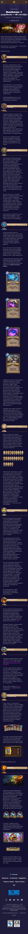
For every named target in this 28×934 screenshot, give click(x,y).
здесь (18, 686)
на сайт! (17, 620)
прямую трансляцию (8, 661)
